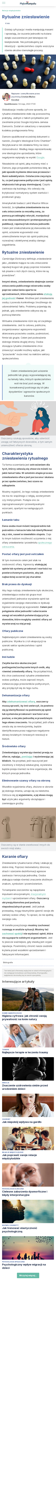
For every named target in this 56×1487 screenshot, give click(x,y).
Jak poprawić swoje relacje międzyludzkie (19, 1157)
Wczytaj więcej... (28, 1275)
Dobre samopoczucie (12, 1013)
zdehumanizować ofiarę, (21, 701)
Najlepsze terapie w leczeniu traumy (25, 1052)
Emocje (5, 1083)
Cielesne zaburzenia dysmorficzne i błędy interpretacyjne (24, 1193)
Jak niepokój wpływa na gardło (22, 1122)
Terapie (5, 1050)
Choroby (6, 1119)
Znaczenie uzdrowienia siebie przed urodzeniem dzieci (25, 1087)
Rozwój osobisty (10, 1225)
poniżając (27, 756)
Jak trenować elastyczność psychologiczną (19, 1230)
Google (40, 157)
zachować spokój (12, 933)
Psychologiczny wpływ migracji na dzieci (24, 1266)
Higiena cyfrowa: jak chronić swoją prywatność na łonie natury (24, 1017)
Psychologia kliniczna (13, 1189)
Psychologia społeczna (13, 1262)
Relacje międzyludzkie (11, 11)
